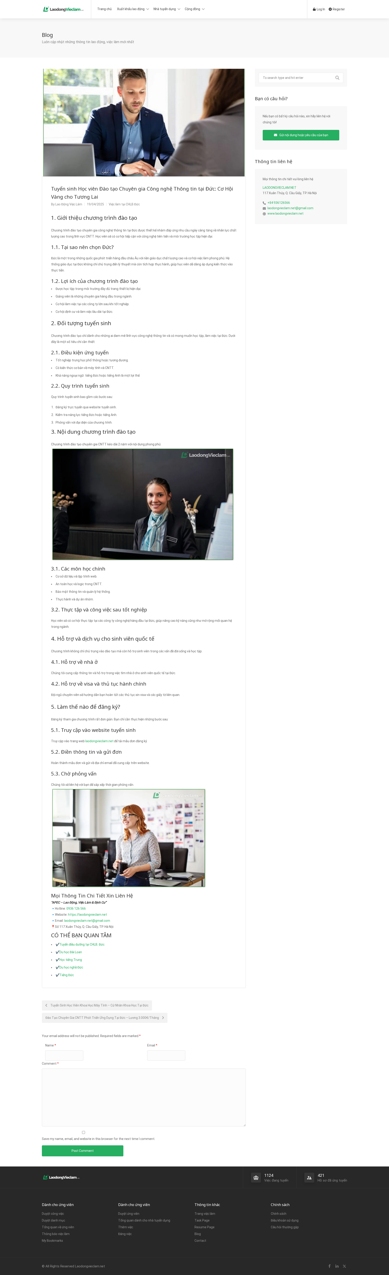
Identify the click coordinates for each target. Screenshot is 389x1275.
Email (152, 1045)
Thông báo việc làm (56, 1234)
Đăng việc (125, 1234)
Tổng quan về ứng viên (58, 1227)
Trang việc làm (204, 1213)
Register (338, 9)
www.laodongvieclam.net (285, 213)
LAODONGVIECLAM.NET (279, 187)
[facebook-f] (329, 1266)
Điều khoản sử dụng (285, 1220)
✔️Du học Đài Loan (69, 952)
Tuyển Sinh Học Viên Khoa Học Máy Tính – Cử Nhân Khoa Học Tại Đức (99, 1005)
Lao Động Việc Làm (68, 204)
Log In (320, 9)
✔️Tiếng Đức (65, 975)
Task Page (202, 1220)
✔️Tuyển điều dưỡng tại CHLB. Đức (80, 944)
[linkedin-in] (337, 1266)
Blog (197, 1234)
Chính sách (278, 1213)
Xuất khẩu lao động (131, 9)
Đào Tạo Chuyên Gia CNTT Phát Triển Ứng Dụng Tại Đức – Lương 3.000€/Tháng (102, 1018)
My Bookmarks (52, 1240)
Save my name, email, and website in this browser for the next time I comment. (98, 1139)
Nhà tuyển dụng (165, 9)
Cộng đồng (192, 9)
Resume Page (204, 1227)
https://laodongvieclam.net (87, 914)
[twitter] (344, 1266)
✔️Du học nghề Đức (69, 967)
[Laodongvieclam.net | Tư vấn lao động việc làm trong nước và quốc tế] (63, 8)
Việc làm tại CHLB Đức (124, 204)
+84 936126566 (278, 202)
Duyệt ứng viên (128, 1213)
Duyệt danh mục (53, 1220)
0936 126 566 (76, 908)
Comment (50, 1063)
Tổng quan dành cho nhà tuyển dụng (144, 1220)
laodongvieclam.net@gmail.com (87, 920)
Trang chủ (104, 9)
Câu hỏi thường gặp (285, 1227)
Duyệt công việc (53, 1213)
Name (50, 1045)
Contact (200, 1240)
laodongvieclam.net (99, 741)
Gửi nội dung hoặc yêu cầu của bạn (303, 135)
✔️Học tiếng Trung (69, 960)
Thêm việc (125, 1227)
